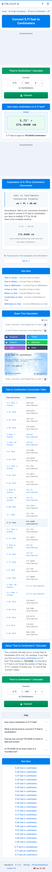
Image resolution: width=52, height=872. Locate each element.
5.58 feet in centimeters (26, 787)
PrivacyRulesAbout (40, 865)
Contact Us (11, 868)
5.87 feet (11, 618)
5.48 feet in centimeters (26, 772)
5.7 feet (11, 515)
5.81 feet (11, 578)
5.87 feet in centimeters (26, 830)
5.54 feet (11, 412)
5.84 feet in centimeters (26, 822)
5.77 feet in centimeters (26, 814)
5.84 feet (11, 602)
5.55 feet (11, 420)
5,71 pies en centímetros (26, 851)
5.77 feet (11, 562)
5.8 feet (11, 570)
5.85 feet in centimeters (26, 826)
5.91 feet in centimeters (26, 834)
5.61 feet (11, 459)
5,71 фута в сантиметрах (26, 847)
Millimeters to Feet (12, 304)
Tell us (24, 261)
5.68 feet (11, 507)
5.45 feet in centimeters (26, 768)
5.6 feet (11, 452)
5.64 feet (11, 475)
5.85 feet (11, 610)
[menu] (48, 4)
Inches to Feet (10, 289)
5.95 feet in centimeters (26, 842)
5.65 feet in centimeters (26, 799)
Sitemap (26, 865)
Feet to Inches (10, 277)
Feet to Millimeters (12, 285)
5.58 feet (11, 428)
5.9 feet (11, 625)
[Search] (43, 3)
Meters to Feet (10, 293)
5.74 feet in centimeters (26, 807)
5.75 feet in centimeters (26, 810)
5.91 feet (11, 633)
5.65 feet (11, 483)
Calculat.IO (8, 865)
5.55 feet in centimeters (26, 783)
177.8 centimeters (35, 586)
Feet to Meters (10, 281)
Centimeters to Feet (13, 297)
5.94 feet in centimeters (26, 838)
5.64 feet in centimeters (26, 795)
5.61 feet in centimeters (26, 791)
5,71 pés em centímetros (26, 854)
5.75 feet (11, 554)
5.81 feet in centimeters (26, 818)
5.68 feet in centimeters (26, 803)
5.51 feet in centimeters (26, 775)
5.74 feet (11, 538)
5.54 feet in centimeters (26, 779)
